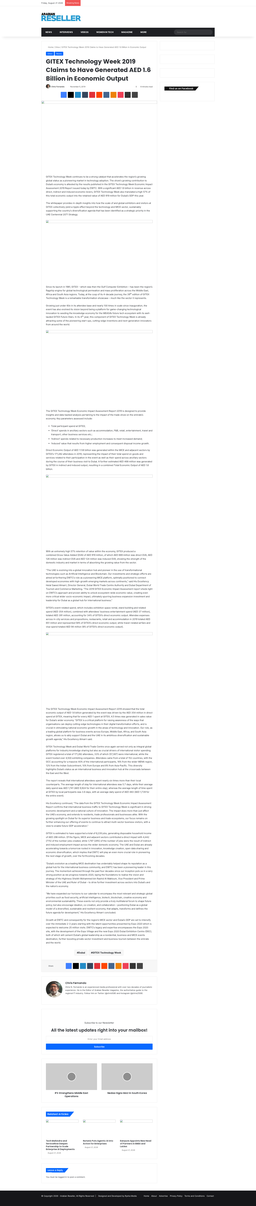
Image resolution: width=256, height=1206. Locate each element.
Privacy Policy (176, 1196)
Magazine (127, 32)
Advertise (163, 1196)
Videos (84, 32)
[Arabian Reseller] (63, 17)
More (143, 32)
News (48, 32)
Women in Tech (104, 32)
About (154, 1196)
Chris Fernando (57, 86)
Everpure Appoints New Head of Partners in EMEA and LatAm (135, 1143)
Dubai (81, 952)
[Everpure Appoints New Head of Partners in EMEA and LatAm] (136, 1129)
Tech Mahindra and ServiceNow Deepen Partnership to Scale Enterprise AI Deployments (60, 1145)
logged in (62, 1177)
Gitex (57, 47)
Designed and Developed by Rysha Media (117, 1196)
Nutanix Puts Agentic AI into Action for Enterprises (98, 1142)
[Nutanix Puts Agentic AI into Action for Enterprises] (99, 1129)
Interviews (66, 32)
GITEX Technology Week (106, 952)
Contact (210, 1196)
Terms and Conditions (194, 1196)
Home (50, 47)
